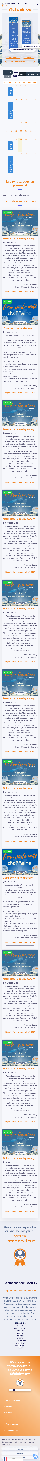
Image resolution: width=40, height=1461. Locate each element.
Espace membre (21, 1390)
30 (21, 85)
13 (21, 123)
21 (26, 131)
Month (22, 74)
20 (21, 131)
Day (37, 74)
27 (6, 85)
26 (16, 139)
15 (31, 123)
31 (26, 85)
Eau (25, 3)
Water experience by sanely (19, 238)
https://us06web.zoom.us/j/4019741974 (20, 291)
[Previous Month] (5, 72)
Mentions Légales (12, 1430)
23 (35, 131)
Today (7, 76)
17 (6, 131)
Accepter (20, 1449)
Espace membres (12, 1424)
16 (35, 123)
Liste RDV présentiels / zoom (20, 61)
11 (11, 123)
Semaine (30, 74)
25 (11, 139)
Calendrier (13, 57)
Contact (9, 1406)
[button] (37, 4)
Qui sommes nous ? (12, 3)
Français (11, 1459)
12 (16, 123)
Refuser (20, 1453)
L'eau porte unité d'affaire (18, 328)
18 (11, 131)
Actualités (8, 6)
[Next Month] (10, 72)
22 (31, 131)
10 (6, 123)
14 (26, 123)
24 (6, 139)
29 (16, 85)
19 (16, 131)
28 (11, 85)
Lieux (29, 57)
